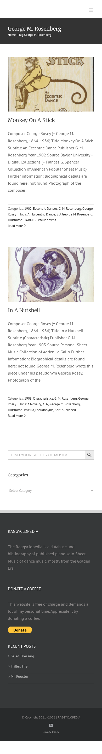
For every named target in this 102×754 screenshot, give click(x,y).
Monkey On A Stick (31, 120)
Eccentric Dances (45, 208)
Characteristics (43, 398)
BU (58, 214)
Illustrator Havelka (21, 410)
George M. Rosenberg (77, 214)
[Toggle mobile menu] (91, 10)
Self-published (65, 410)
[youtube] (51, 725)
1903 (28, 398)
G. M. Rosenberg (70, 208)
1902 (28, 208)
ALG (45, 404)
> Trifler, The (17, 666)
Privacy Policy (51, 732)
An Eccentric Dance (41, 214)
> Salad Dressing (21, 656)
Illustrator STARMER (22, 220)
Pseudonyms (47, 220)
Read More (15, 226)
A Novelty (34, 404)
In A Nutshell (24, 310)
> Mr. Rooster (18, 676)
